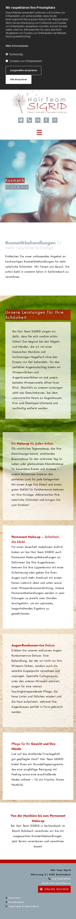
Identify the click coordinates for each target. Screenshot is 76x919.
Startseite (14, 897)
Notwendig (16, 54)
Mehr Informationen (17, 45)
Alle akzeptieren (18, 79)
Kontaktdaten (16, 902)
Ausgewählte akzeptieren (23, 70)
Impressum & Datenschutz (23, 906)
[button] (54, 889)
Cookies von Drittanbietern (25, 61)
